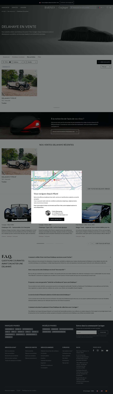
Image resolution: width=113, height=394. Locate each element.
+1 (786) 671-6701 (58, 213)
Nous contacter (56, 219)
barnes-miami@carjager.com (60, 214)
